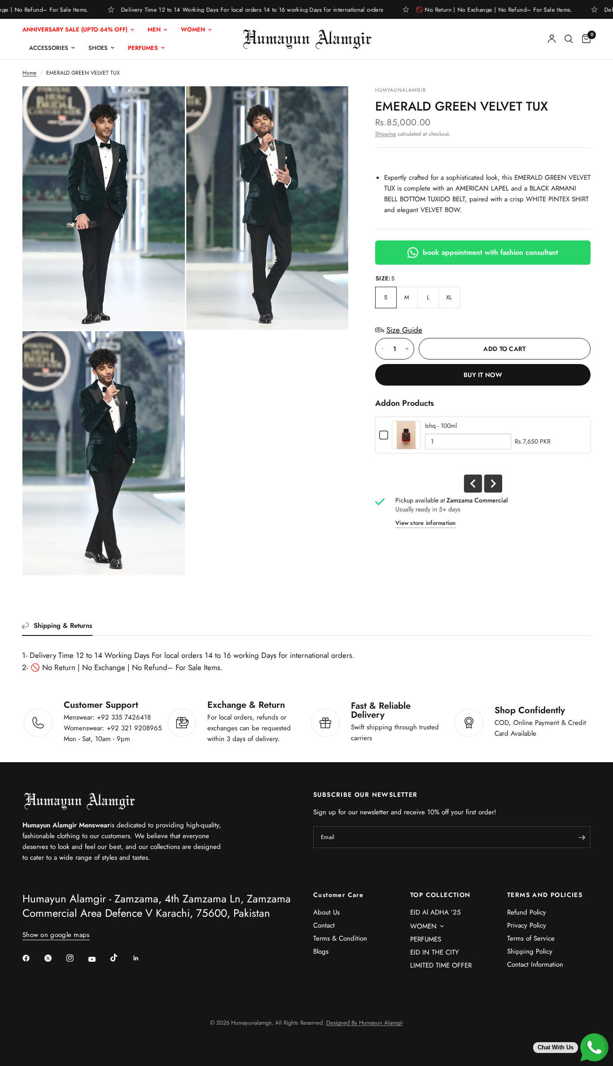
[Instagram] (76, 958)
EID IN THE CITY (434, 952)
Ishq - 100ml (441, 425)
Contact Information (535, 964)
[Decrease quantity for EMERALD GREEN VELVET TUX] (382, 348)
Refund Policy (526, 912)
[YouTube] (98, 959)
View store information (425, 523)
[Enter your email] (582, 837)
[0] (584, 39)
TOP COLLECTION (440, 895)
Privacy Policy (526, 925)
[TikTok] (120, 958)
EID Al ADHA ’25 (435, 912)
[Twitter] (54, 958)
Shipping (385, 134)
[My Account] (551, 39)
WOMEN (423, 926)
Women (193, 29)
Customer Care (338, 895)
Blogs (320, 951)
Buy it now (483, 374)
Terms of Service (531, 938)
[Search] (569, 39)
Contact (324, 925)
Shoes (98, 48)
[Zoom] (166, 105)
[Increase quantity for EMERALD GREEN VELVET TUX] (407, 348)
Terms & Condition (340, 938)
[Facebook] (32, 958)
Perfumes (143, 48)
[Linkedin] (142, 958)
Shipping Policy (529, 951)
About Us (326, 912)
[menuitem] (81, 30)
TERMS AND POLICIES (544, 895)
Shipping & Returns (63, 626)
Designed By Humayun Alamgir (364, 1022)
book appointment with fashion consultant (490, 252)
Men (154, 29)
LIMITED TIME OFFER (441, 965)
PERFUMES (425, 939)
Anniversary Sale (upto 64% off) (74, 29)
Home (29, 73)
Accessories (48, 48)
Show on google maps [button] (56, 935)
